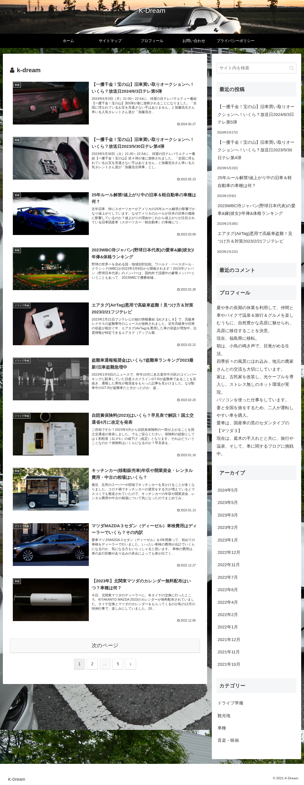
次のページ (105, 645)
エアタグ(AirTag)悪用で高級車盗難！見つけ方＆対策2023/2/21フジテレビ (255, 237)
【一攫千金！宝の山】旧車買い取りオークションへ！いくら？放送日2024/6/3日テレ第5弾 (256, 114)
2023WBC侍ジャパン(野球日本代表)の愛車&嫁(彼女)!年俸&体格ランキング (256, 209)
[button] (291, 68)
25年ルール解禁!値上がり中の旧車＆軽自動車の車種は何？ (255, 181)
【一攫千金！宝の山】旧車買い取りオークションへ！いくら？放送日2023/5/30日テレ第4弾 (256, 150)
